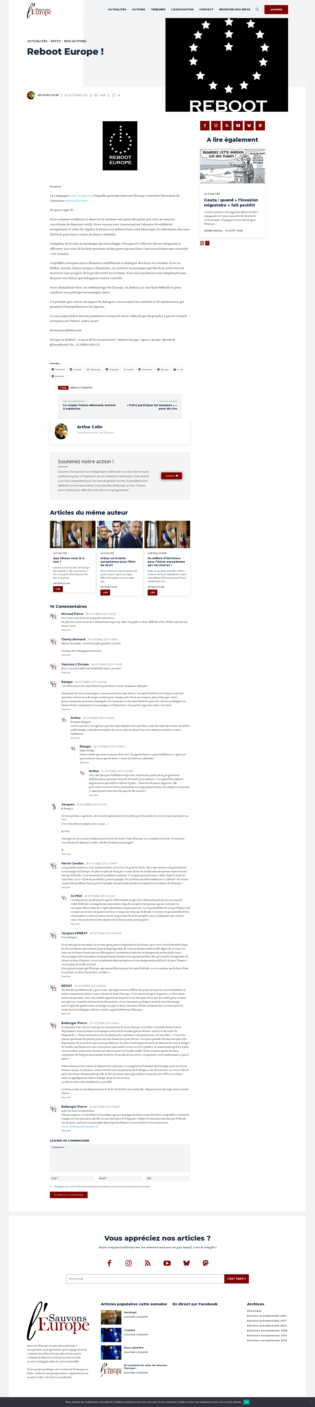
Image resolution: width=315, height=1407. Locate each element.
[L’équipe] (111, 1335)
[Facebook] (205, 125)
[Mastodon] (260, 125)
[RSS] (227, 125)
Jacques (67, 804)
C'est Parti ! (236, 1278)
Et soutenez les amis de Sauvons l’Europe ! (145, 1367)
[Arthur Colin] (32, 95)
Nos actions (75, 41)
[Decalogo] (111, 1317)
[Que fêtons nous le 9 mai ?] (72, 534)
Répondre (66, 630)
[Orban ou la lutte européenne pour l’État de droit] (120, 534)
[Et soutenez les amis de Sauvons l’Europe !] (111, 1370)
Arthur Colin (48, 95)
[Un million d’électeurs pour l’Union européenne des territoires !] (167, 534)
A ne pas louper (157, 553)
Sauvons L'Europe (136, 1334)
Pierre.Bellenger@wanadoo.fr (79, 1126)
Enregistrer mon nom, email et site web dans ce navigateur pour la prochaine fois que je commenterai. (102, 1186)
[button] (257, 9)
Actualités (37, 41)
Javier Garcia (213, 230)
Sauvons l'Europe (136, 1316)
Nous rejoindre (134, 1347)
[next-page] (207, 243)
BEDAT (66, 986)
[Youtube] (238, 125)
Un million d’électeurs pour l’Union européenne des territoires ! (166, 562)
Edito (56, 41)
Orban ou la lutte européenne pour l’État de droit (118, 562)
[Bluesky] (249, 125)
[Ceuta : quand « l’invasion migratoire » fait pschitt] (232, 167)
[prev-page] (202, 243)
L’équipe (129, 1330)
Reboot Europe (75, 201)
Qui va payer (80, 195)
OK (246, 1402)
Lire (58, 589)
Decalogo (130, 1312)
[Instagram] (216, 125)
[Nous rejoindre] (111, 1352)
